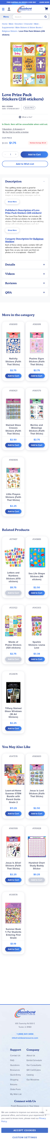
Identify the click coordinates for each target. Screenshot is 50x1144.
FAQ (12, 1060)
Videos (10, 273)
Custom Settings (24, 1137)
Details (10, 264)
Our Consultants (34, 1065)
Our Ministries (33, 1079)
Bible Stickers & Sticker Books (28, 27)
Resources (15, 1070)
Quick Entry (15, 1074)
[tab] (25, 181)
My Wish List (15, 1094)
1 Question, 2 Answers (12, 129)
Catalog (30, 1074)
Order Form (15, 1089)
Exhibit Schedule (34, 1060)
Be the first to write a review (16, 132)
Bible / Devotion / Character (21, 23)
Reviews (11, 283)
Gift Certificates (34, 1070)
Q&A (8, 292)
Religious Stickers (9, 31)
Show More (12, 201)
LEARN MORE (44, 2)
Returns (13, 1084)
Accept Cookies (24, 1130)
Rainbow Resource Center (25, 1013)
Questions (14, 1065)
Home (4, 23)
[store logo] (24, 9)
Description (13, 181)
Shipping (14, 1079)
